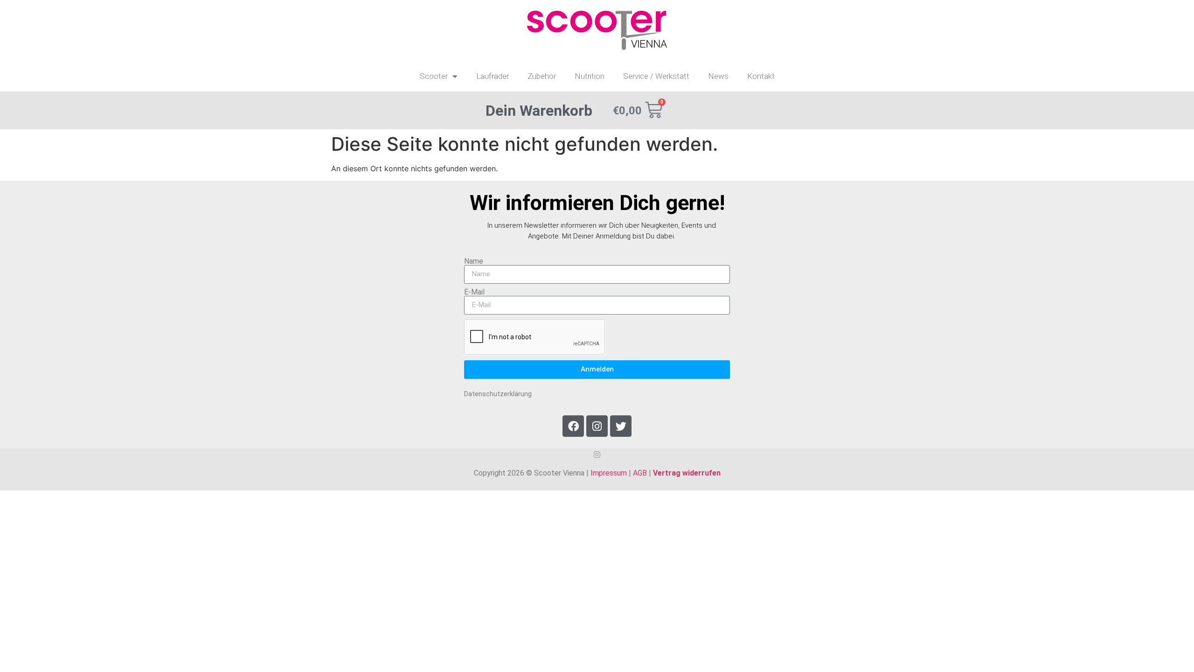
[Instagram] (597, 426)
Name (473, 261)
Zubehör (542, 76)
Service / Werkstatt (656, 76)
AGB (640, 473)
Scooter (434, 76)
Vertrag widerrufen (687, 473)
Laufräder (492, 76)
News (718, 76)
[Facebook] (573, 426)
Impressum (608, 473)
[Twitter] (621, 426)
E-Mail (474, 292)
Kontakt (761, 76)
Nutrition (589, 76)
